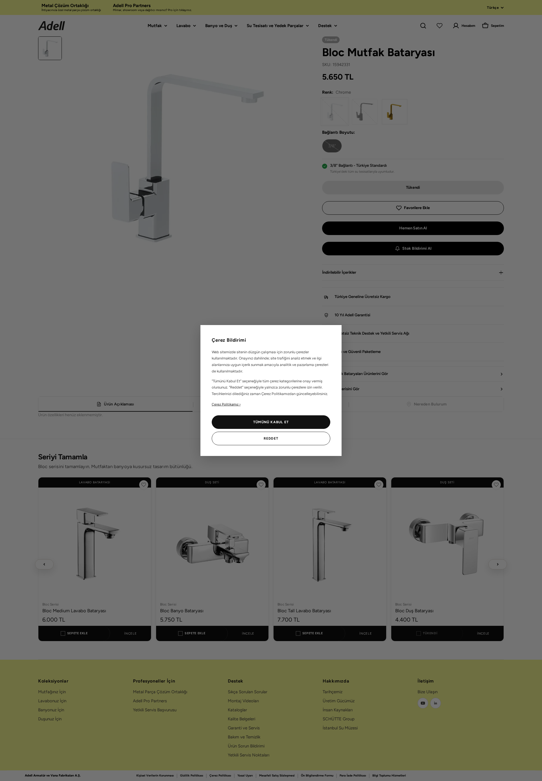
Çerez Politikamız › (226, 404)
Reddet (271, 438)
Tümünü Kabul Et (271, 422)
